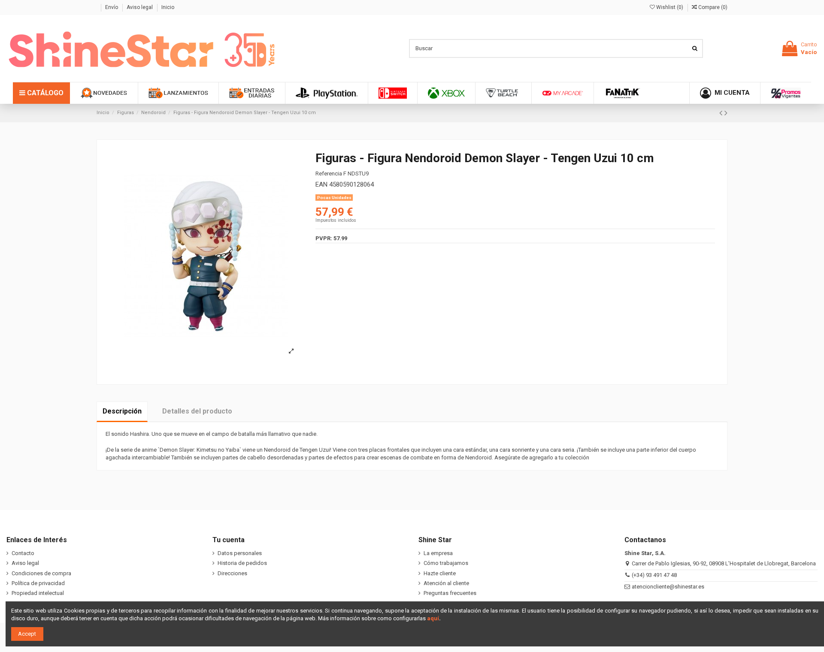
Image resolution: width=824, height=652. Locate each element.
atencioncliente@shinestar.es (668, 586)
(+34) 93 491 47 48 (654, 575)
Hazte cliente (440, 573)
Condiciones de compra (41, 573)
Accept (27, 634)
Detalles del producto (197, 411)
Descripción (122, 411)
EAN (321, 184)
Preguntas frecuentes (450, 593)
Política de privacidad (38, 583)
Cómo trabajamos (446, 563)
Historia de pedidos (242, 563)
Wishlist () (670, 7)
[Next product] (725, 113)
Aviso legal (140, 7)
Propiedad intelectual (38, 593)
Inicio (167, 7)
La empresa (438, 553)
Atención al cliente (446, 583)
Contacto (23, 553)
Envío (112, 7)
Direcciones (232, 573)
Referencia (328, 173)
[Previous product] (721, 113)
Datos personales (240, 553)
